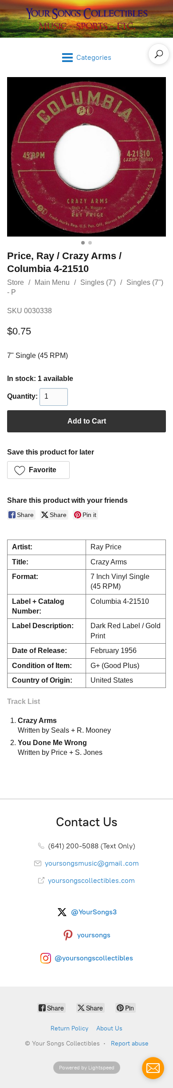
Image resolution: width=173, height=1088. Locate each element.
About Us (109, 1028)
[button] (38, 470)
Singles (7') (98, 282)
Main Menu (52, 282)
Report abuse (130, 1043)
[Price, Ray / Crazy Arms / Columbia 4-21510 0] (86, 157)
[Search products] (158, 54)
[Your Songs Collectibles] (86, 18)
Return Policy (69, 1028)
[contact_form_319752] (153, 1068)
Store (15, 282)
